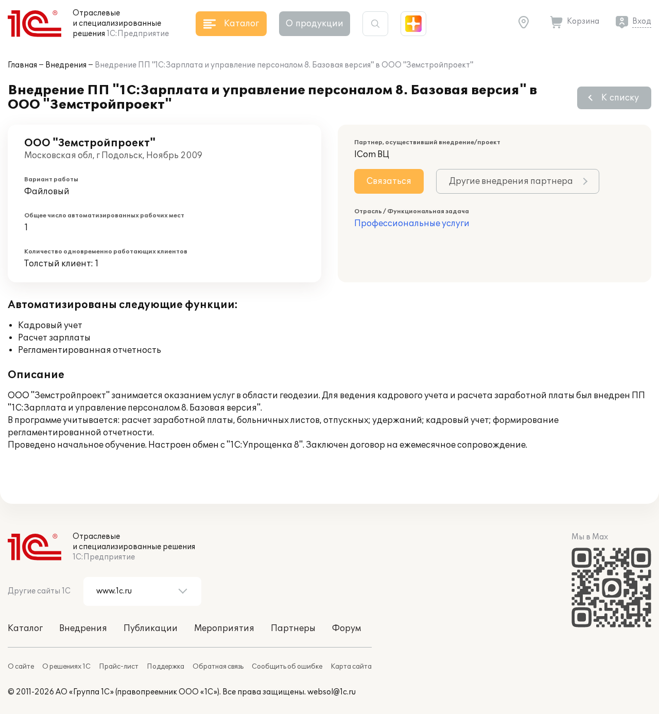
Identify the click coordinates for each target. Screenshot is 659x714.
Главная (22, 65)
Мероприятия (224, 628)
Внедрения (65, 65)
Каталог (25, 628)
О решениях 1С (66, 666)
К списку (620, 98)
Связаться (389, 181)
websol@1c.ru (331, 692)
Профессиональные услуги (412, 223)
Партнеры (293, 628)
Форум (346, 628)
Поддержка (165, 666)
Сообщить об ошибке (287, 666)
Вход (641, 21)
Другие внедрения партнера (511, 181)
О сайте (21, 666)
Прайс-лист (118, 666)
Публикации (151, 628)
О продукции (314, 24)
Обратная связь (218, 666)
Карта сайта (351, 666)
